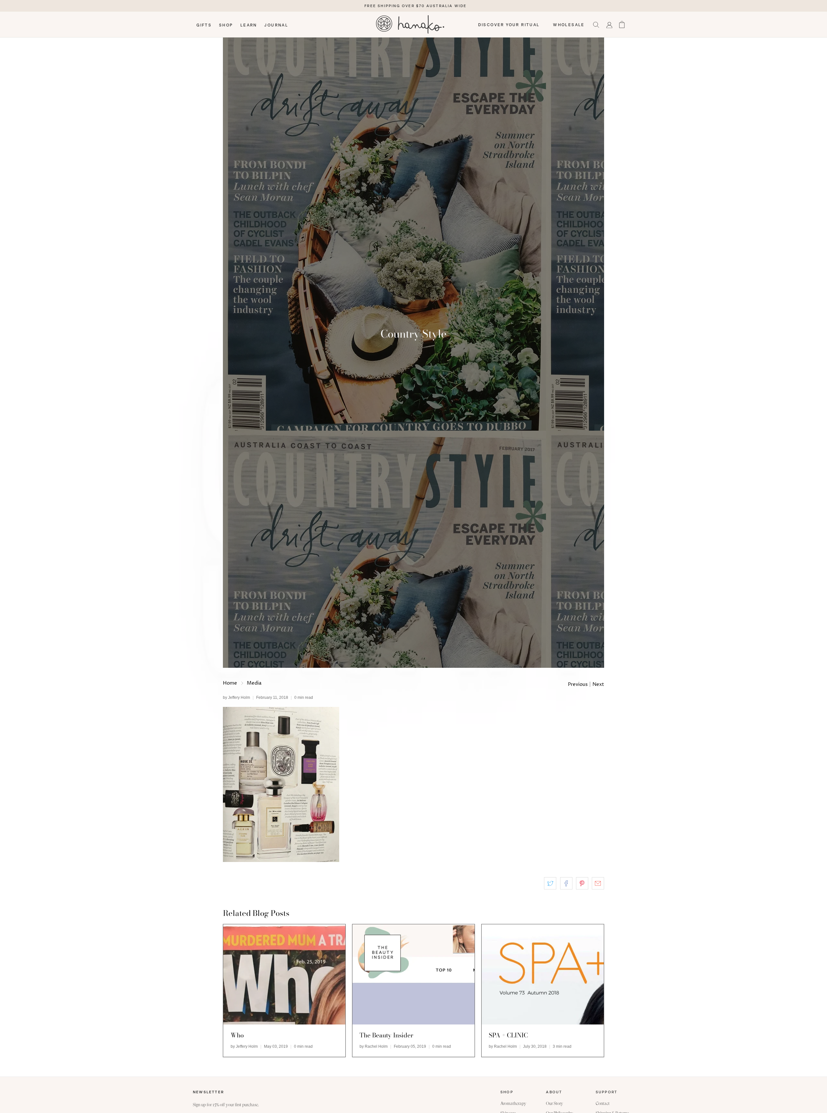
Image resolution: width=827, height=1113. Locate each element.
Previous (578, 684)
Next (598, 684)
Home (230, 683)
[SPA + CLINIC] (543, 974)
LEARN (248, 25)
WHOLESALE (569, 25)
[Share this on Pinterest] (582, 883)
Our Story (554, 1103)
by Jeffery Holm (236, 697)
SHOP (226, 25)
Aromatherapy (513, 1103)
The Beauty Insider (386, 1035)
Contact (603, 1103)
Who (237, 1035)
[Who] (284, 974)
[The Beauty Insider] (413, 974)
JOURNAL (276, 25)
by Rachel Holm (374, 1046)
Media (254, 683)
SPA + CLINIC (508, 1035)
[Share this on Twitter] (550, 883)
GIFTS (204, 25)
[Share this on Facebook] (566, 883)
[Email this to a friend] (598, 883)
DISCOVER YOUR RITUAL (509, 25)
